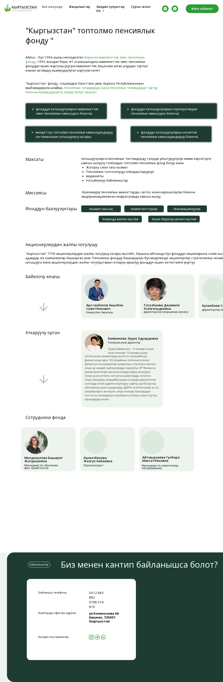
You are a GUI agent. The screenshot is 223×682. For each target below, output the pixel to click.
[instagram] (165, 8)
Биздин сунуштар (111, 7)
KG (98, 11)
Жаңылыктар (79, 7)
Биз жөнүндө (52, 7)
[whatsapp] (175, 8)
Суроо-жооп (140, 7)
